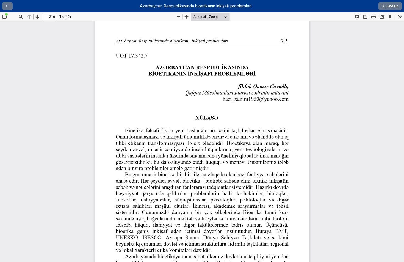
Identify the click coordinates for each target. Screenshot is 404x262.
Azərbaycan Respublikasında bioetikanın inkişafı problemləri (195, 5)
